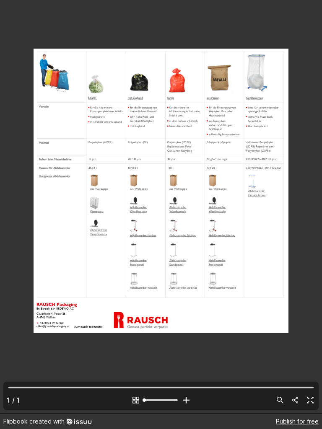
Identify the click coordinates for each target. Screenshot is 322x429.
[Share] (295, 400)
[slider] (161, 400)
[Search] (280, 400)
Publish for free (297, 421)
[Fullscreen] (310, 400)
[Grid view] (136, 400)
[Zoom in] (186, 400)
